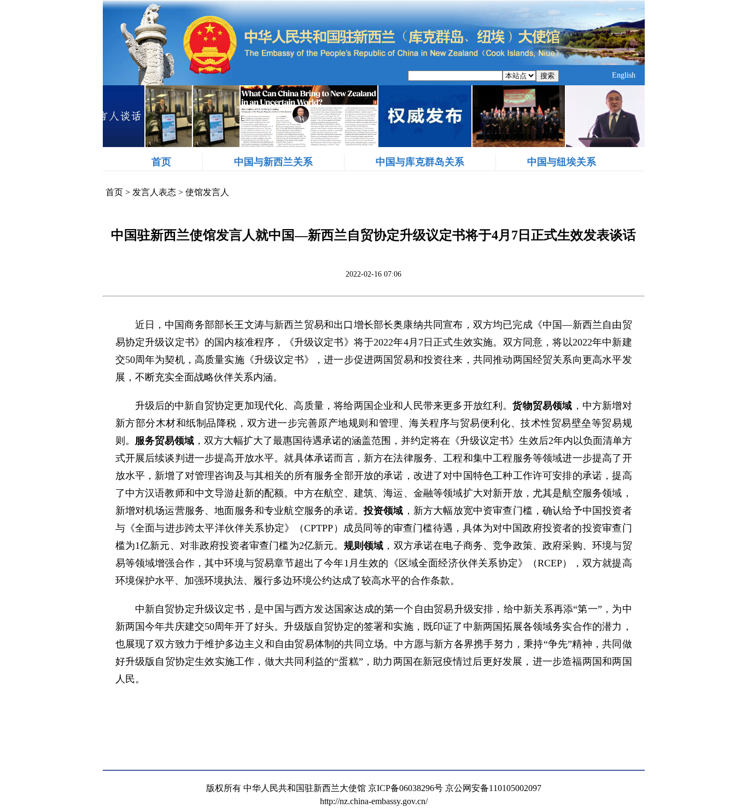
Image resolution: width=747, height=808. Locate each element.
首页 (161, 161)
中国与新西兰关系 (273, 161)
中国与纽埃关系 (561, 161)
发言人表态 (154, 192)
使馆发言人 (207, 192)
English (623, 75)
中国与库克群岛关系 (420, 161)
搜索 (547, 76)
